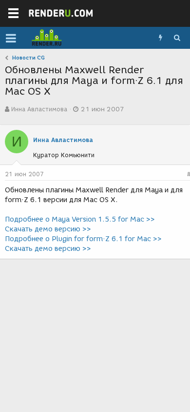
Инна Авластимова (39, 109)
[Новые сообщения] (160, 38)
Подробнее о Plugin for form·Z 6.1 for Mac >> (83, 239)
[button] (11, 38)
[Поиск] (177, 38)
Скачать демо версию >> (48, 229)
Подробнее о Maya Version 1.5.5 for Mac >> (80, 219)
